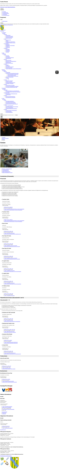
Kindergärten (8, 72)
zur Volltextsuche (5, 12)
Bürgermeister (8, 35)
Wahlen (7, 40)
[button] (14, 158)
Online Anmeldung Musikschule (13, 74)
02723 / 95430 (6, 379)
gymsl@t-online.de (8, 320)
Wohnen (5, 59)
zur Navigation (4, 14)
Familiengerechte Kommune (10, 82)
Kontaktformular (3, 429)
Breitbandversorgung (9, 63)
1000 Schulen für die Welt (10, 85)
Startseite (3, 137)
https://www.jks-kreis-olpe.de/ (8, 368)
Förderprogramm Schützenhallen (11, 110)
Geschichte (7, 49)
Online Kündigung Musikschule (13, 76)
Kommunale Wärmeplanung (10, 96)
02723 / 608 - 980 (8, 293)
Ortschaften (8, 50)
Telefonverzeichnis (9, 38)
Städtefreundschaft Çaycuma (10, 42)
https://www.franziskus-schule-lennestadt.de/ (13, 209)
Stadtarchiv (8, 46)
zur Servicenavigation (5, 15)
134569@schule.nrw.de (9, 295)
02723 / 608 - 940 (8, 351)
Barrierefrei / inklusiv (9, 80)
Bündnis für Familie (9, 81)
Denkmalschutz (8, 58)
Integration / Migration (9, 83)
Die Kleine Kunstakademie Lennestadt (12, 86)
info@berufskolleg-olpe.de (8, 381)
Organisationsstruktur (9, 37)
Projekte (5, 84)
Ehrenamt (7, 55)
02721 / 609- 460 (6, 366)
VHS (8, 78)
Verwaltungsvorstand (9, 36)
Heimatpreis (8, 56)
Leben (5, 54)
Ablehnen (2, 8)
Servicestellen (6, 43)
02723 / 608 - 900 (8, 318)
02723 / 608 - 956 (8, 281)
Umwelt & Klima (6, 92)
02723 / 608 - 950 (8, 268)
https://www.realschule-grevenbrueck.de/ (12, 353)
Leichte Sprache (4, 21)
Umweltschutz (8, 94)
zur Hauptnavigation (5, 13)
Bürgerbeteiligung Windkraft (10, 97)
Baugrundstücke (8, 60)
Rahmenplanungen (9, 67)
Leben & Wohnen (4, 53)
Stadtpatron (8, 51)
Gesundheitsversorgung (10, 57)
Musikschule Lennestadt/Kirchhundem (12, 73)
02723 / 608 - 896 (8, 256)
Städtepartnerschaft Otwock (10, 41)
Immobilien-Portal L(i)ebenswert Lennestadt (13, 91)
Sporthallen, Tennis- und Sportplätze (12, 106)
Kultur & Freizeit (3, 99)
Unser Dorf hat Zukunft (9, 66)
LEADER (7, 64)
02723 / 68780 (8, 340)
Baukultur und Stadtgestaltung (11, 61)
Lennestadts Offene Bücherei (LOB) (11, 87)
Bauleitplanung (8, 62)
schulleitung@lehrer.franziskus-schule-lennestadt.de (14, 220)
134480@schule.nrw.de (9, 270)
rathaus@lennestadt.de (7, 428)
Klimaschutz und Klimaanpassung (11, 93)
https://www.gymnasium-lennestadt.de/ (12, 321)
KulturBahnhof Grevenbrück (10, 102)
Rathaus (5, 34)
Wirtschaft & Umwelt (4, 89)
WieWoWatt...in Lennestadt (10, 45)
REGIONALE (8, 65)
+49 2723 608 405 (6, 407)
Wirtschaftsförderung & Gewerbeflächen (12, 90)
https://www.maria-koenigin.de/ (11, 343)
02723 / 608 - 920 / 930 (9, 329)
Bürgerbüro (8, 44)
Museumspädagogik (9, 112)
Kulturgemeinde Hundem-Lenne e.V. (12, 103)
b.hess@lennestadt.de (7, 406)
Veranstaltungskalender (10, 101)
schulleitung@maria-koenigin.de (11, 342)
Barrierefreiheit (4, 411)
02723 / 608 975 (8, 219)
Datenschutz (4, 412)
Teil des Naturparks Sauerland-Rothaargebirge (13, 68)
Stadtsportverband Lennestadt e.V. (11, 108)
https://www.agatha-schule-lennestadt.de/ (12, 271)
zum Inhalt (4, 11)
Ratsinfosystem (8, 39)
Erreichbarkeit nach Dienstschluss (6, 455)
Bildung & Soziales (4, 70)
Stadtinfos (5, 48)
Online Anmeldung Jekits (12, 75)
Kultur (5, 100)
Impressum (4, 413)
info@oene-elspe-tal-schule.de (10, 245)
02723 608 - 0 (6, 426)
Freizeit (5, 104)
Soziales (5, 79)
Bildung (5, 71)
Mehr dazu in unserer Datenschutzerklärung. (7, 7)
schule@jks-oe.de (6, 367)
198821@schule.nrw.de (9, 331)
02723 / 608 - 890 (8, 243)
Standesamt (8, 47)
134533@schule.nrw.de (9, 233)
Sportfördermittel (9, 111)
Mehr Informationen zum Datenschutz (6, 24)
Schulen (7, 77)
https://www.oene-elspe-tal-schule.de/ (12, 246)
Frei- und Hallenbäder (9, 105)
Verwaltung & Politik (4, 33)
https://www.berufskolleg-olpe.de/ (9, 382)
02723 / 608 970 (8, 207)
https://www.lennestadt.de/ (8, 409)
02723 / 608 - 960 (8, 231)
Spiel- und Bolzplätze (9, 107)
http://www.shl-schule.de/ (10, 332)
